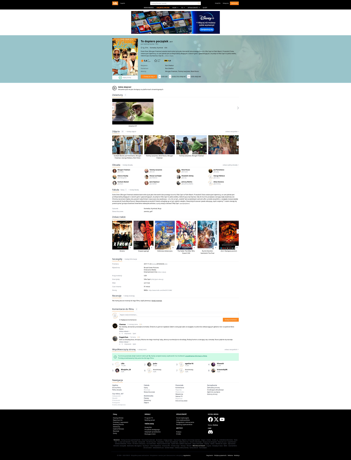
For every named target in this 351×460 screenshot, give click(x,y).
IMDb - (158, 290)
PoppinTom (123, 337)
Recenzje (116, 295)
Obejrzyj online (163, 8)
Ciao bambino (232, 446)
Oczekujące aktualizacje (215, 390)
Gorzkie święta (169, 447)
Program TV (149, 418)
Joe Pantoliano (130, 156)
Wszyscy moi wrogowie (210, 442)
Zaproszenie (231, 443)
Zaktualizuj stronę (213, 388)
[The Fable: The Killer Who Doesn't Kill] (186, 235)
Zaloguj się (226, 3)
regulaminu (186, 455)
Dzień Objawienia (155, 446)
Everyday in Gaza (217, 446)
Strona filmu (116, 388)
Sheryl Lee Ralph (156, 176)
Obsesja (183, 446)
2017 (171, 42)
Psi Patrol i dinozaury (139, 443)
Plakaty (146, 398)
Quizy (205, 8)
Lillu (122, 363)
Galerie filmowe (118, 429)
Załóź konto (234, 3)
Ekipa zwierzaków (198, 443)
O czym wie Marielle (124, 442)
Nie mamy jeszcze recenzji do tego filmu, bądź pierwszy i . (137, 301)
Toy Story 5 (146, 446)
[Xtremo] (122, 235)
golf (151, 211)
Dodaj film (218, 3)
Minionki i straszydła (119, 446)
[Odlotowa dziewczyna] (165, 235)
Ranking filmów (118, 424)
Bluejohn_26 (126, 369)
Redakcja (236, 455)
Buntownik (159, 440)
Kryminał (160, 48)
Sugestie (122, 3)
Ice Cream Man (151, 443)
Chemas (122, 324)
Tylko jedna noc (184, 442)
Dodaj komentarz (231, 320)
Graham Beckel (119, 156)
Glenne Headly (123, 176)
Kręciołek (134, 442)
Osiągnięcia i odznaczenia (185, 422)
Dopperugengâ (143, 251)
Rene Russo (163, 156)
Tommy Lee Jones (152, 156)
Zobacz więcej (123, 331)
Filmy (174, 8)
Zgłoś (134, 333)
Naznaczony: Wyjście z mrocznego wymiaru (187, 440)
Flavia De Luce (222, 442)
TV (182, 8)
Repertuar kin (117, 420)
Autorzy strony (212, 394)
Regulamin (209, 455)
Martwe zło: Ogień (221, 443)
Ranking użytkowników (184, 424)
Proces (129, 443)
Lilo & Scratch (147, 447)
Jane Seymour (155, 182)
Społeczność (193, 8)
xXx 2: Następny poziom (229, 251)
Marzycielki (141, 442)
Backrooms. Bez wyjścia (134, 446)
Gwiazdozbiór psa (158, 447)
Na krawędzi (203, 447)
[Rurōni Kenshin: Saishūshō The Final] (207, 235)
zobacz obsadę (230, 165)
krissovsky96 (222, 369)
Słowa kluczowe (149, 392)
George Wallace (127, 158)
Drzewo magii (175, 446)
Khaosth (220, 363)
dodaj (131, 132)
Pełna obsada (117, 390)
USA (165, 48)
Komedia (153, 48)
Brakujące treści (150, 434)
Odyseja (206, 443)
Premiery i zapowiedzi (120, 422)
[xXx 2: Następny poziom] (229, 235)
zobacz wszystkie (231, 132)
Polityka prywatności (220, 455)
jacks (155, 363)
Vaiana (212, 443)
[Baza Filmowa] (115, 3)
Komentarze (180, 388)
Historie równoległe (196, 442)
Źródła (178, 434)
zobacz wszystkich (231, 349)
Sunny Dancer (194, 447)
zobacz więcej (169, 56)
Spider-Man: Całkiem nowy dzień (181, 443)
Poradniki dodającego (152, 430)
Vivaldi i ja (215, 440)
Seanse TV (179, 396)
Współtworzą (124, 349)
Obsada (116, 164)
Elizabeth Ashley (188, 176)
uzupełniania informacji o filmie (196, 356)
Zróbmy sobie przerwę (181, 447)
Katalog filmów (118, 418)
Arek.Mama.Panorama (226, 440)
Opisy (123, 190)
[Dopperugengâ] (143, 235)
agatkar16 (189, 363)
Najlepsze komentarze (128, 320)
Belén (225, 446)
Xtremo (122, 251)
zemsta (146, 211)
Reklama (230, 455)
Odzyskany (160, 442)
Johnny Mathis (187, 182)
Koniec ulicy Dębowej (171, 442)
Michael (189, 446)
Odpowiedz (127, 333)
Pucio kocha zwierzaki (148, 440)
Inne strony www (181, 401)
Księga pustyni (168, 440)
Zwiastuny (117, 94)
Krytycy (178, 432)
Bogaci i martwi (206, 440)
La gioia (208, 446)
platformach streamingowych (153, 89)
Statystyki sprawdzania (153, 432)
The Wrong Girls (151, 442)
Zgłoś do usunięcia (213, 392)
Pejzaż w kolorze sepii (163, 443)
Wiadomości (149, 8)
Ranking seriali (150, 420)
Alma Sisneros (219, 182)
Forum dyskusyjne (182, 418)
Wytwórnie (179, 394)
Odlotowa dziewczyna (164, 251)
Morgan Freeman (155, 51)
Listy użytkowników (183, 420)
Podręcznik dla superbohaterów (130, 440)
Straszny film (166, 446)
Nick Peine (136, 158)
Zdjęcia (116, 131)
